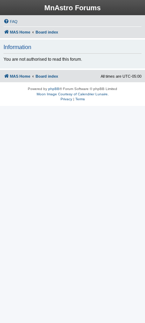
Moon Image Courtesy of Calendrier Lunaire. (73, 94)
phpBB (53, 89)
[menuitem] (11, 21)
